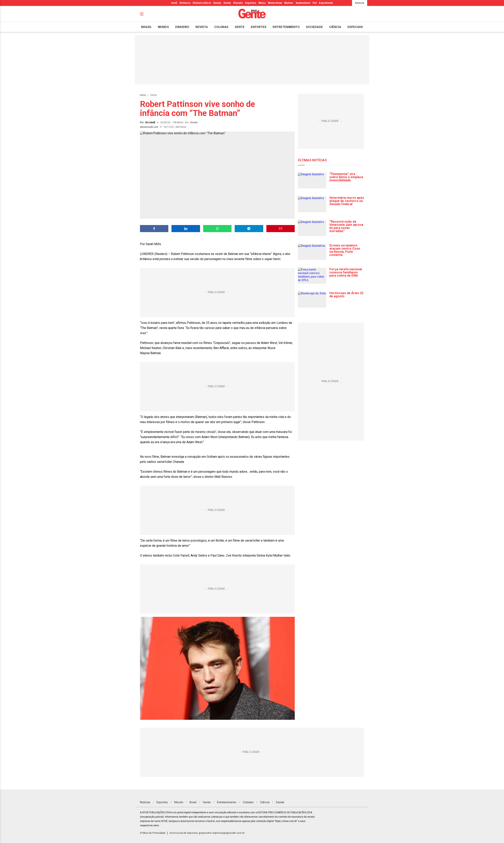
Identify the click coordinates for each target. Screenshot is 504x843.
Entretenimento (286, 27)
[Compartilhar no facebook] (154, 228)
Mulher (288, 2)
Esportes (250, 2)
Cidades (248, 802)
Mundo (163, 27)
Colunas (221, 27)
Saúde (217, 2)
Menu (262, 2)
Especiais (355, 27)
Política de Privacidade (153, 833)
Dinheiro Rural (202, 2)
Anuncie (359, 2)
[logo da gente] (252, 14)
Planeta (238, 2)
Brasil (146, 27)
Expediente (326, 2)
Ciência (335, 27)
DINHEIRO (182, 27)
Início (143, 95)
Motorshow (275, 2)
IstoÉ (174, 2)
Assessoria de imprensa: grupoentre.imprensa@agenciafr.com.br (207, 833)
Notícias (145, 802)
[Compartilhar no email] (280, 228)
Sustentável (303, 2)
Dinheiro (185, 2)
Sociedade (314, 27)
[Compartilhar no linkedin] (185, 228)
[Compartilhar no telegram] (249, 228)
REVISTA (201, 27)
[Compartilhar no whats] (217, 228)
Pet (315, 2)
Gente (227, 2)
